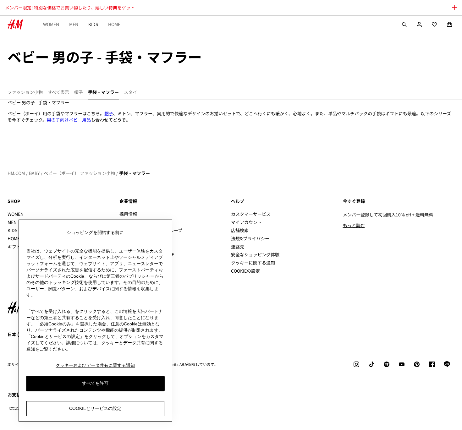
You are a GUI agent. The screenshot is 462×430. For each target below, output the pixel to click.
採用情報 (128, 214)
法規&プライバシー (250, 238)
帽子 (108, 113)
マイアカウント (246, 222)
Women (51, 24)
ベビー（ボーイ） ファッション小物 (79, 173)
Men (73, 24)
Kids (93, 24)
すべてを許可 (95, 383)
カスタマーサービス (251, 214)
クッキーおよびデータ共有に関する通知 (95, 365)
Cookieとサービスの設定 (95, 408)
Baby (34, 173)
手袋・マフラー (134, 173)
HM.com (16, 173)
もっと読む (354, 225)
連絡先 (237, 246)
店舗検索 (240, 230)
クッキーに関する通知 (253, 262)
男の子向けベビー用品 (69, 120)
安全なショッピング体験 (255, 254)
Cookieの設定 (245, 271)
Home (114, 24)
